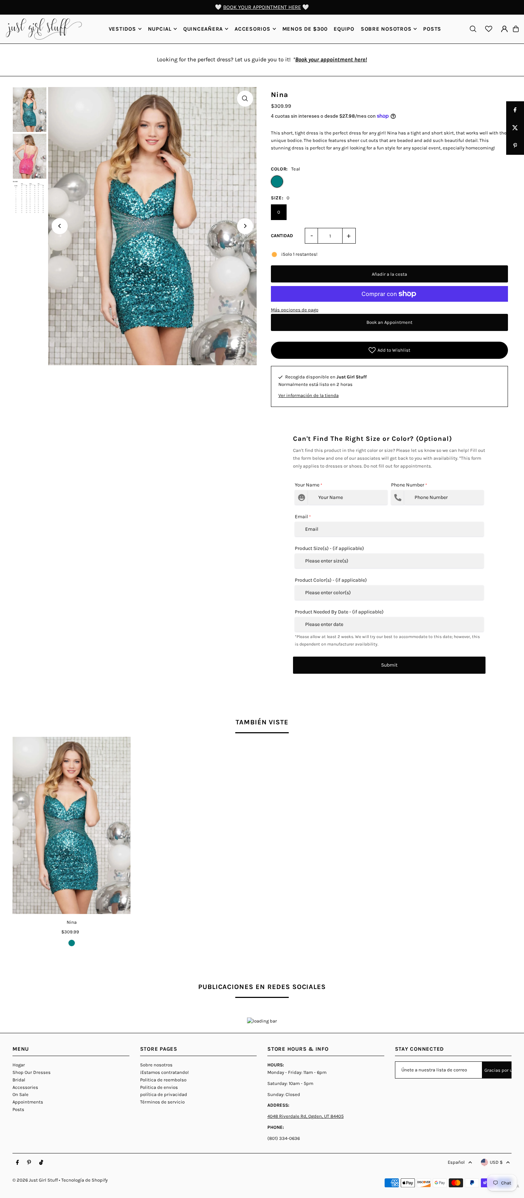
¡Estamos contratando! (164, 1072)
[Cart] (516, 29)
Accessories (25, 1087)
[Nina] (71, 825)
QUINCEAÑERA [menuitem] (203, 29)
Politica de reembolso (163, 1079)
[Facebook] (17, 1163)
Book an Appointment (389, 322)
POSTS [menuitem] (432, 29)
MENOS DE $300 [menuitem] (305, 29)
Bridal (18, 1079)
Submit (389, 665)
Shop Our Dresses (31, 1072)
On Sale (20, 1094)
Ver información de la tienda (308, 395)
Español (456, 1162)
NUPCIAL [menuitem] (159, 29)
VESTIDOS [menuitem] (122, 29)
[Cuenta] (504, 29)
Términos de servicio (162, 1102)
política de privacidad (163, 1094)
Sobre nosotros (156, 1064)
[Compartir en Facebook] (515, 110)
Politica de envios (159, 1087)
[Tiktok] (41, 1163)
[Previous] (60, 226)
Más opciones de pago (294, 309)
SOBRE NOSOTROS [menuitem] (386, 29)
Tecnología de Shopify (84, 1180)
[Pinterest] (29, 1163)
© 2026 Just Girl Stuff (35, 1180)
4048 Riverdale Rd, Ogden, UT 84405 (305, 1116)
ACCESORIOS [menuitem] (253, 29)
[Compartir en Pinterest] (515, 146)
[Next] (245, 226)
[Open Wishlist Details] (489, 29)
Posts (18, 1109)
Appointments (27, 1102)
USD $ (496, 1162)
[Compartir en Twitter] (515, 128)
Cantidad (282, 235)
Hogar (18, 1064)
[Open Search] (473, 29)
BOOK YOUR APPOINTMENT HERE (262, 7)
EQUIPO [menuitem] (344, 29)
